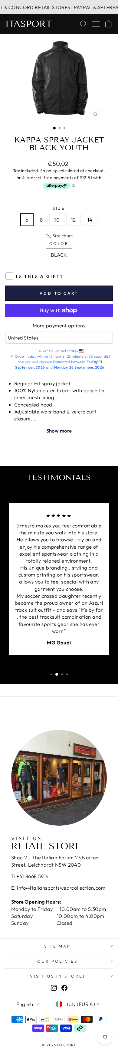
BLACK (59, 255)
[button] (59, 236)
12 (73, 219)
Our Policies (57, 961)
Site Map (57, 946)
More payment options (59, 325)
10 (57, 219)
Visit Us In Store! (57, 976)
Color (59, 243)
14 (90, 219)
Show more (59, 430)
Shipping (48, 170)
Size (59, 208)
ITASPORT (28, 23)
